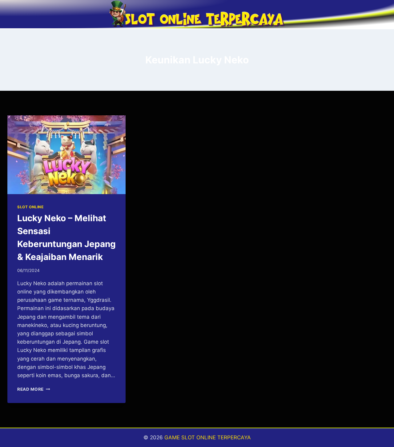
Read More (33, 389)
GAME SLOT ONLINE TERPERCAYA (207, 437)
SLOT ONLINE (30, 207)
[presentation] (66, 154)
